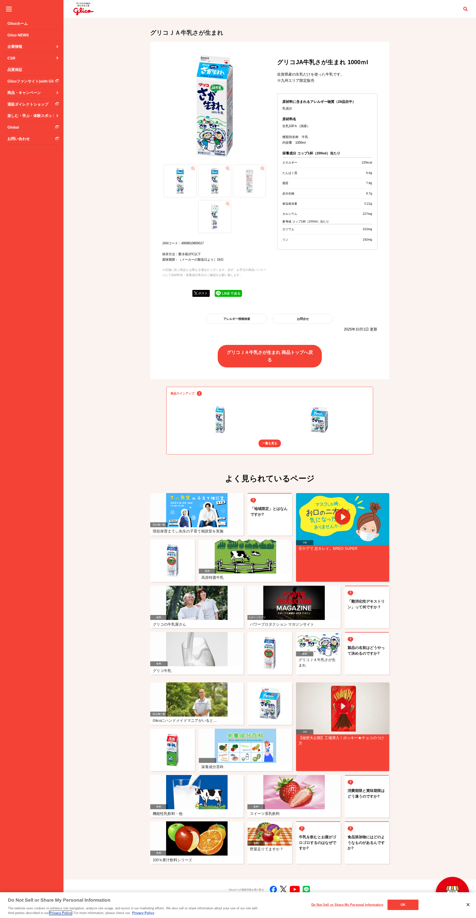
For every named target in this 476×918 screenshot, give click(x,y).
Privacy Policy (61, 913)
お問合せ (303, 319)
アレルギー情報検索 (236, 319)
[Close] (468, 904)
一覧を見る (269, 443)
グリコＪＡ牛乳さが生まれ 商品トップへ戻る (270, 356)
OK (403, 905)
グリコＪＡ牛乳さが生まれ (186, 32)
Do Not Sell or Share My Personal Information (347, 905)
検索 (465, 8)
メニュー (9, 9)
